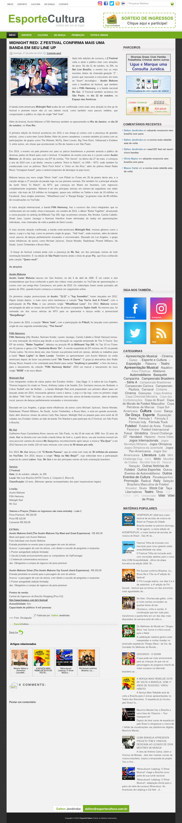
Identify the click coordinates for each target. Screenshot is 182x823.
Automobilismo (140, 374)
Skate (143, 488)
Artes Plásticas (141, 371)
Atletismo (159, 371)
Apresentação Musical (141, 367)
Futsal (128, 433)
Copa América (163, 393)
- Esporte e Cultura (153, 359)
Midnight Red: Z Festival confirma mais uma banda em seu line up (57, 45)
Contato (63, 4)
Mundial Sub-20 (150, 462)
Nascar (167, 462)
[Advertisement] (148, 200)
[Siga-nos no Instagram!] (100, 4)
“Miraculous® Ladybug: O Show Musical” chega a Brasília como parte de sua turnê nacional (153, 772)
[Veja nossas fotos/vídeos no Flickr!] (123, 4)
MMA (148, 459)
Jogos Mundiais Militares (146, 442)
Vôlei (161, 495)
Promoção (78, 35)
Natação (134, 465)
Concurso (144, 393)
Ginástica (141, 433)
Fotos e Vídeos (99, 35)
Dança (168, 411)
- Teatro (164, 363)
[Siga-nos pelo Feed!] (118, 4)
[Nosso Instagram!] (161, 319)
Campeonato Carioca (139, 385)
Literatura (149, 454)
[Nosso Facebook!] (135, 319)
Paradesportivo (163, 477)
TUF (168, 492)
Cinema (130, 392)
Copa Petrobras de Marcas (150, 405)
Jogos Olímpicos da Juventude (143, 448)
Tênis (159, 491)
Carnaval (148, 389)
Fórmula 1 (145, 418)
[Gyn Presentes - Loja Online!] (148, 114)
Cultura (35, 4)
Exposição (164, 414)
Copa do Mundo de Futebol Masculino (148, 402)
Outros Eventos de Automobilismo (148, 471)
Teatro (148, 491)
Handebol (136, 436)
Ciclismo (161, 389)
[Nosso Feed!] (161, 343)
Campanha (131, 378)
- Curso (132, 359)
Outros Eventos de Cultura (147, 475)
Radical (146, 480)
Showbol (131, 488)
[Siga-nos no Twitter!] (112, 4)
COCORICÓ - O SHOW (149, 654)
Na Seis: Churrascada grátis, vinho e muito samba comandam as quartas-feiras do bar (155, 602)
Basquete (160, 374)
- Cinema (166, 356)
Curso (158, 411)
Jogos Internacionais (143, 440)
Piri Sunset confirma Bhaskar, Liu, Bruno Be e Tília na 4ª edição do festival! (154, 574)
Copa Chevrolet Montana (141, 396)
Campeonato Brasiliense (155, 382)
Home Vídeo (166, 437)
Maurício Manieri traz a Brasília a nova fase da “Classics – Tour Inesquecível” (154, 713)
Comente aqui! (54, 53)
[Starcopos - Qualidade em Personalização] (148, 92)
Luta (162, 454)
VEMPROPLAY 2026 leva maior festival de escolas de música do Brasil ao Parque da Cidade (154, 518)
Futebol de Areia (149, 425)
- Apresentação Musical (140, 356)
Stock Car (156, 487)
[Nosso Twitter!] (135, 343)
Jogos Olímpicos (160, 444)
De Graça (49, 4)
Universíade (149, 495)
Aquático (166, 367)
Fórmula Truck (158, 422)
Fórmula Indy (137, 422)
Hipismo (149, 436)
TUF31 (127, 495)
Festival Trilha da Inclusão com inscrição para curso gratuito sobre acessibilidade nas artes (154, 546)
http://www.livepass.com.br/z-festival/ (28, 600)
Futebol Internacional (155, 429)
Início (10, 4)
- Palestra (149, 363)
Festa (132, 418)
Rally (156, 480)
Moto (157, 458)
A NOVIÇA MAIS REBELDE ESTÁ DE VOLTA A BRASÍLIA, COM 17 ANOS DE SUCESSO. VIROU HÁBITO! (155, 683)
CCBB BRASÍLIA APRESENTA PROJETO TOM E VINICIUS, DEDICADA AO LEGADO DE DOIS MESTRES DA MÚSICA (155, 742)
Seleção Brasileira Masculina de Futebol (150, 482)
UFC (136, 495)
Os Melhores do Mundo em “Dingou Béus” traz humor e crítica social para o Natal (155, 629)
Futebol (130, 425)
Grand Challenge (161, 433)
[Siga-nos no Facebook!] (106, 4)
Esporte (22, 4)
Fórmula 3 (161, 418)
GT (125, 436)
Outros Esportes (149, 469)
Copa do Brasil (154, 400)
